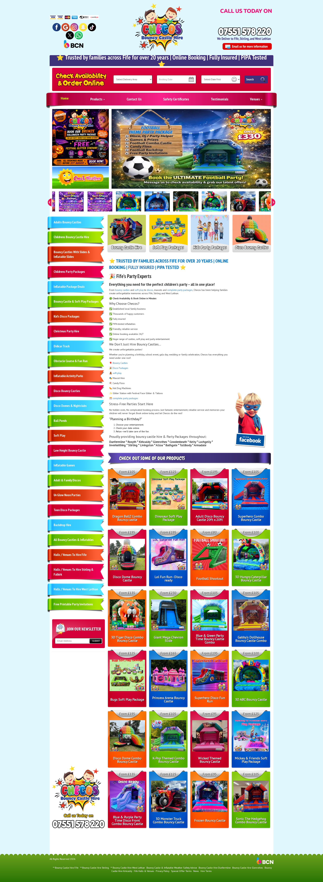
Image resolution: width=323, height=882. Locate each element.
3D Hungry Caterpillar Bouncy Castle (251, 578)
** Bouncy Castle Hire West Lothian (128, 867)
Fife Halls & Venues (144, 871)
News (196, 871)
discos (150, 289)
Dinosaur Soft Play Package (168, 518)
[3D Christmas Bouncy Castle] (157, 203)
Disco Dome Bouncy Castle (127, 578)
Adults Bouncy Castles (67, 222)
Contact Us (134, 99)
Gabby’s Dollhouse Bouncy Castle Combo (251, 639)
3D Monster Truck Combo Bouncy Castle (168, 820)
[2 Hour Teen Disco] (71, 203)
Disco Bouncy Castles (67, 391)
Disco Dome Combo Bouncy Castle (127, 760)
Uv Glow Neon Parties (67, 495)
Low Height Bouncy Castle (70, 450)
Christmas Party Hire (66, 331)
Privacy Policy (162, 871)
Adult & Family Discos (67, 480)
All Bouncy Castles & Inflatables (74, 540)
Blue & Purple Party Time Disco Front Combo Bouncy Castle (127, 820)
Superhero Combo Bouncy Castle (251, 518)
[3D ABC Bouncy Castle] (128, 203)
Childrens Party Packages (69, 271)
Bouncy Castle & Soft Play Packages (76, 301)
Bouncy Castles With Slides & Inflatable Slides (72, 254)
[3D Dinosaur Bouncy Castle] (185, 203)
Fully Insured (141, 267)
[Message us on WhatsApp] (79, 35)
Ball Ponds (60, 420)
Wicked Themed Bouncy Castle (209, 760)
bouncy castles (122, 289)
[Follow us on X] (70, 35)
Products (96, 99)
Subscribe (95, 641)
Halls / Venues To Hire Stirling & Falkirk (73, 572)
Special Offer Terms (181, 871)
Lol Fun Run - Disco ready (168, 578)
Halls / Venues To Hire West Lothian (76, 589)
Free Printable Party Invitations (73, 604)
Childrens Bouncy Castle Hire (71, 237)
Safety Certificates (176, 99)
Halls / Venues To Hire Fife (70, 555)
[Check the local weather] (80, 179)
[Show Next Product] (273, 202)
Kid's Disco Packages (66, 316)
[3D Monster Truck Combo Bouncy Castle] (243, 203)
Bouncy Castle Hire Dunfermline (215, 867)
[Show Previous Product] (49, 202)
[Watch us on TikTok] (92, 26)
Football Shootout (209, 578)
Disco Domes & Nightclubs (70, 405)
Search (250, 79)
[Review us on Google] (65, 26)
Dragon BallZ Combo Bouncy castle (127, 518)
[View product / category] (191, 149)
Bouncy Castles (120, 362)
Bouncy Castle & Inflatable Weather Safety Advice (172, 867)
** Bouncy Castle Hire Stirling (94, 867)
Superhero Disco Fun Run (210, 699)
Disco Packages (120, 368)
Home (65, 98)
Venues (255, 99)
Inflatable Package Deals (69, 286)
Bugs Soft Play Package (127, 699)
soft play (139, 289)
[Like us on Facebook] (56, 26)
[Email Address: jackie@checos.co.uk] (247, 46)
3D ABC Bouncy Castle (251, 699)
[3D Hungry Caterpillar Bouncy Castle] (214, 203)
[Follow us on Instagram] (74, 26)
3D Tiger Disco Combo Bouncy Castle (127, 639)
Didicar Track (61, 346)
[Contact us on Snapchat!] (83, 26)
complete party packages (180, 289)
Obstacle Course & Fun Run (70, 361)
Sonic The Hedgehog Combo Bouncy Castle (251, 820)
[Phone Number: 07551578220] (245, 31)
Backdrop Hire (62, 525)
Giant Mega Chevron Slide (168, 639)
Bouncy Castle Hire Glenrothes (247, 867)
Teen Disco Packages (67, 510)
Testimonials (219, 99)
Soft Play (59, 435)
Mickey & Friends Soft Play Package (251, 760)
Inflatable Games (64, 465)
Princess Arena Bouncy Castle (168, 699)
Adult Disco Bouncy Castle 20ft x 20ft (210, 518)
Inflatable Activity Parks (68, 376)
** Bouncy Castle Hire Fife (65, 867)
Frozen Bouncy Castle (209, 820)
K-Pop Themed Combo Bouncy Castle (169, 760)
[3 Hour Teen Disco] (100, 203)
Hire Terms (206, 871)
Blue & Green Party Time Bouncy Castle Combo (209, 639)
